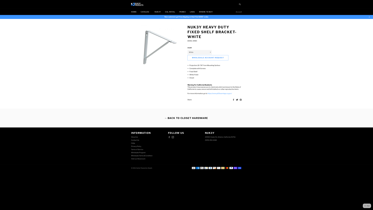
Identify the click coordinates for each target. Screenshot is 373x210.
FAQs (133, 143)
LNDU (192, 12)
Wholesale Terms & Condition (141, 156)
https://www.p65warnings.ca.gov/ (220, 93)
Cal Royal (170, 12)
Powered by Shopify (146, 168)
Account (239, 12)
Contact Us (135, 140)
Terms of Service (137, 149)
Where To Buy (206, 12)
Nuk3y (158, 12)
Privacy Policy (136, 146)
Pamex (182, 12)
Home (133, 12)
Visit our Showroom (138, 159)
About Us (134, 137)
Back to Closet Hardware (187, 118)
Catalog (145, 12)
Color (189, 48)
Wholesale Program (138, 153)
